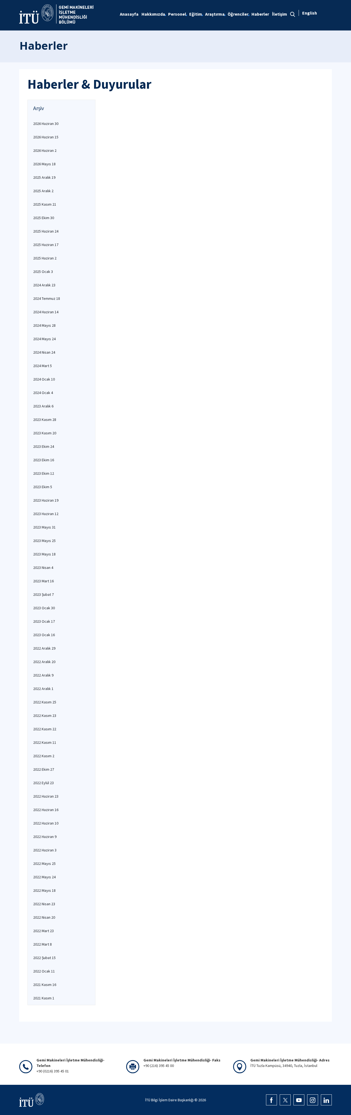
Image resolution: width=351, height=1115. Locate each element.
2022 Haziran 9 (44, 836)
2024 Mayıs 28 (44, 325)
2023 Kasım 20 (44, 433)
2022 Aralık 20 (44, 661)
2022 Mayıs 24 (44, 876)
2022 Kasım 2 (43, 755)
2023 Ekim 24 (43, 446)
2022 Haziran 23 (45, 796)
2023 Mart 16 (43, 581)
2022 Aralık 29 (44, 648)
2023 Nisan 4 (43, 567)
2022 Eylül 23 (43, 782)
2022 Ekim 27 (43, 769)
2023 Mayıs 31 (44, 527)
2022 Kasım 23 (44, 715)
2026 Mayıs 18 (44, 163)
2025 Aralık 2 (43, 190)
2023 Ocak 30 (44, 607)
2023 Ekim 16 (43, 459)
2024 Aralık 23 (44, 285)
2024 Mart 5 (42, 365)
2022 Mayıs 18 (44, 890)
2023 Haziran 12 (45, 513)
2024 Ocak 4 (43, 392)
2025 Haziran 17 (45, 244)
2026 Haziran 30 (45, 123)
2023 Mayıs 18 (44, 554)
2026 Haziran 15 (45, 137)
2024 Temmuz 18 (46, 298)
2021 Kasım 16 (44, 984)
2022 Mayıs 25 (44, 863)
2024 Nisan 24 (44, 352)
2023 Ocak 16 (44, 634)
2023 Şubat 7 (43, 594)
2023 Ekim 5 (42, 486)
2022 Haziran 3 (44, 850)
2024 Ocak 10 (44, 379)
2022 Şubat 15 (44, 957)
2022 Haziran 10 (45, 823)
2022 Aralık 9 (43, 675)
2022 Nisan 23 (44, 903)
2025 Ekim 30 (43, 217)
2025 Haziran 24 (45, 231)
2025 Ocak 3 (43, 271)
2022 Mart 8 (42, 944)
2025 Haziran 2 (44, 258)
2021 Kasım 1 (43, 998)
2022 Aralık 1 (43, 688)
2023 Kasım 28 (44, 419)
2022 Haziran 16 (45, 809)
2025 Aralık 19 (44, 177)
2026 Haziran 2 (44, 150)
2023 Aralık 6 (43, 406)
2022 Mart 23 (43, 930)
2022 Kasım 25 (44, 702)
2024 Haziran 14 (45, 311)
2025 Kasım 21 (44, 204)
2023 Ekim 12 (43, 473)
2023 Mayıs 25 (44, 540)
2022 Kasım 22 (44, 728)
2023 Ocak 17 (44, 621)
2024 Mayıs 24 (44, 338)
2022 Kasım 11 (44, 742)
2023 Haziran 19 (45, 500)
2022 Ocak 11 (44, 971)
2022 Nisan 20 (44, 917)
